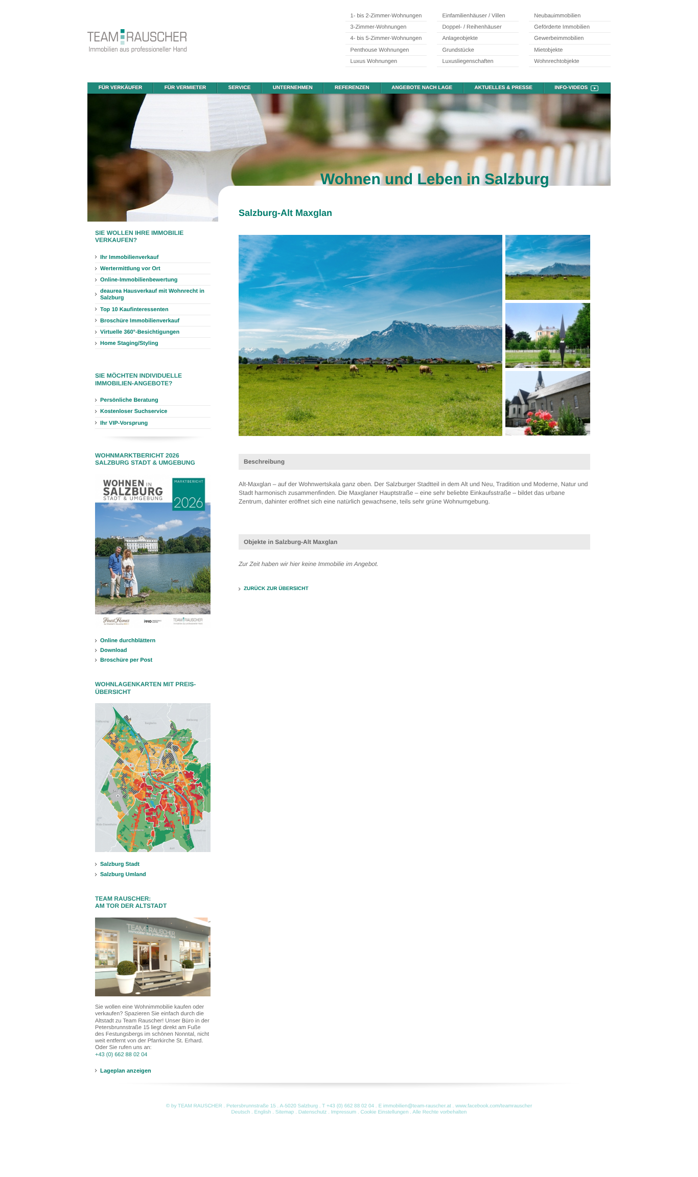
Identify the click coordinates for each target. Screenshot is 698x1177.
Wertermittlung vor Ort (130, 269)
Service (239, 88)
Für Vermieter (185, 88)
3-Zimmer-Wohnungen (379, 27)
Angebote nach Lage (421, 88)
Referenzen (352, 88)
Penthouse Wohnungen (380, 50)
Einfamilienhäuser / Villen (473, 16)
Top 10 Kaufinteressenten (134, 310)
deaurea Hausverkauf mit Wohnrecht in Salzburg (152, 294)
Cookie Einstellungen (385, 1112)
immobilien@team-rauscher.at (417, 1106)
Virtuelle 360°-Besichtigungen (139, 332)
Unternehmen (293, 88)
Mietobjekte (548, 50)
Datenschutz (312, 1112)
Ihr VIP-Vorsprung (124, 423)
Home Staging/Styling (129, 343)
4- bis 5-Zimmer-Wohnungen (386, 38)
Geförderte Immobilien (562, 27)
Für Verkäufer (121, 88)
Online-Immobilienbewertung (139, 280)
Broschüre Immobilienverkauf (139, 321)
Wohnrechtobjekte (556, 61)
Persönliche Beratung (129, 400)
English (262, 1112)
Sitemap (284, 1112)
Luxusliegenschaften (467, 61)
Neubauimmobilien (557, 16)
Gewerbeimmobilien (559, 38)
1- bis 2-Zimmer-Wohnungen (386, 16)
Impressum (343, 1112)
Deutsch (240, 1112)
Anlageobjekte (460, 38)
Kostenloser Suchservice (133, 411)
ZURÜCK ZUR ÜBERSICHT (276, 589)
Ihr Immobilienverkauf (129, 257)
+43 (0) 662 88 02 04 (121, 1055)
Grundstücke (458, 50)
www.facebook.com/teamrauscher (493, 1106)
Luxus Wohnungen (374, 61)
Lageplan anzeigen (125, 1070)
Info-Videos (571, 88)
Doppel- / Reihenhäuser (471, 27)
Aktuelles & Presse (503, 88)
